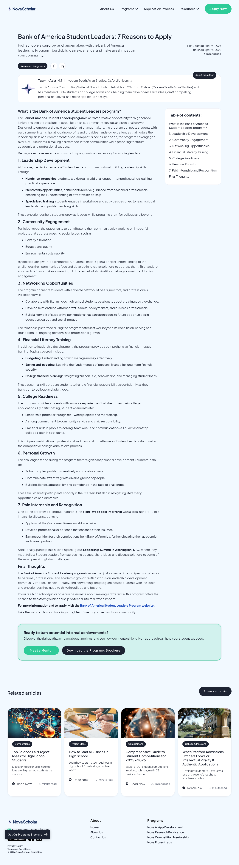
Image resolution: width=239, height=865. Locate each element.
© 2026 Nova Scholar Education (24, 852)
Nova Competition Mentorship (168, 837)
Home (94, 827)
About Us (107, 8)
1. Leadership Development (188, 134)
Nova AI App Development (165, 827)
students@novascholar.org (30, 829)
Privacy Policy (15, 845)
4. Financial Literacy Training (188, 152)
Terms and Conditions (18, 849)
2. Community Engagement (188, 140)
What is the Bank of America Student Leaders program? (188, 126)
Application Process (159, 8)
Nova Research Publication (165, 832)
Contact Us (98, 837)
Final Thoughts (179, 176)
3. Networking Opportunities (189, 146)
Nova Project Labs (159, 842)
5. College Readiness (184, 158)
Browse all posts (215, 691)
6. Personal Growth (182, 164)
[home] (21, 9)
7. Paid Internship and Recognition (193, 170)
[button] (129, 8)
